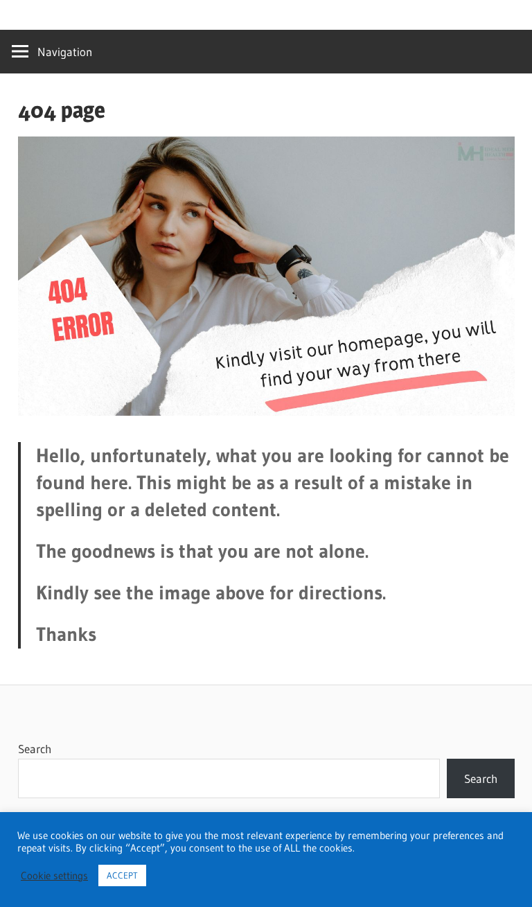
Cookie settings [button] (54, 876)
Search (34, 748)
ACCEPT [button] (122, 875)
